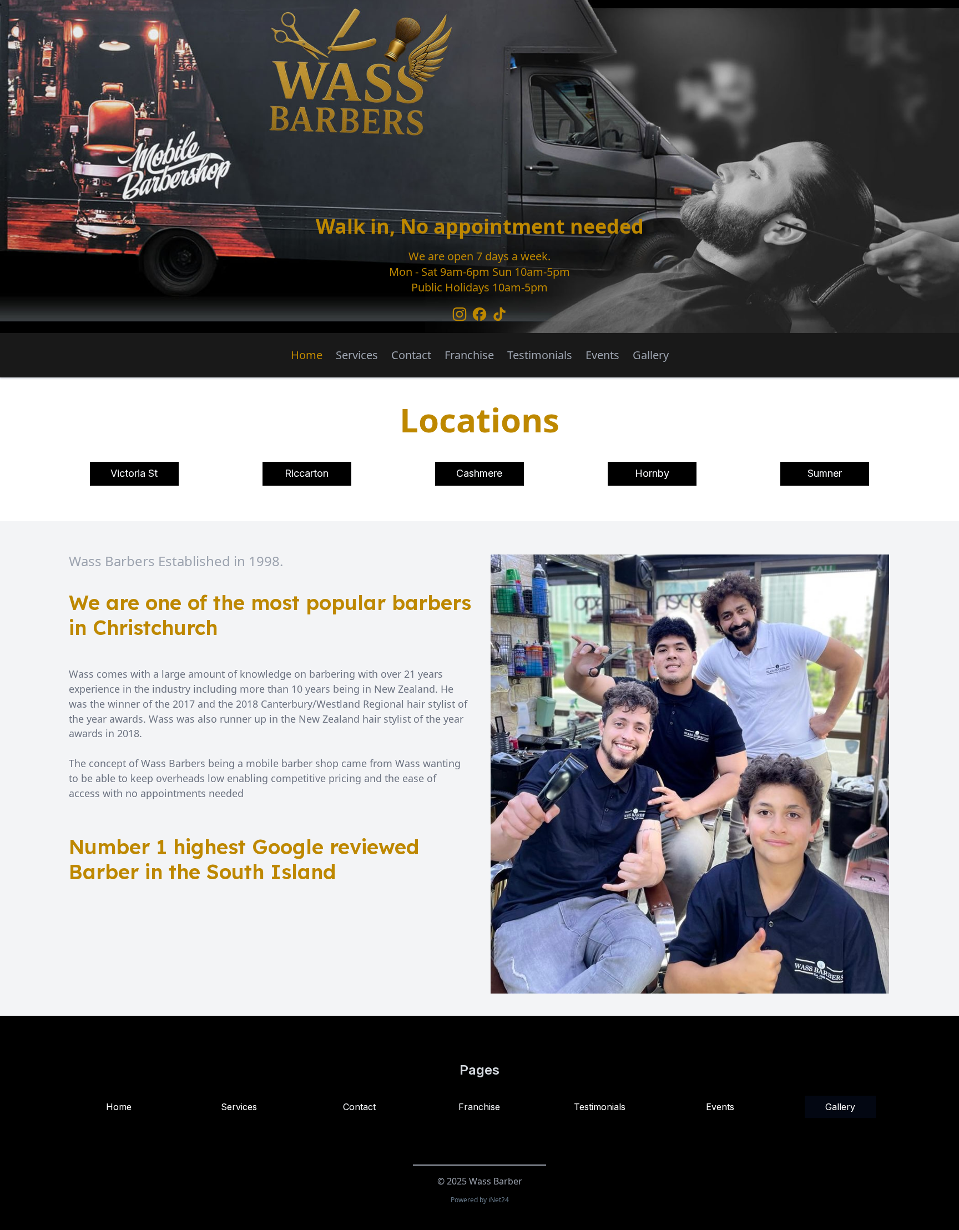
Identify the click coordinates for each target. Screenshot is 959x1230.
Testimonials (539, 354)
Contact (411, 354)
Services (357, 354)
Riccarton (307, 473)
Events (602, 354)
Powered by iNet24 (480, 1199)
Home (306, 354)
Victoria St (134, 473)
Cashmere (479, 473)
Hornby (652, 473)
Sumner (824, 473)
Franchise (469, 354)
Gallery (651, 354)
